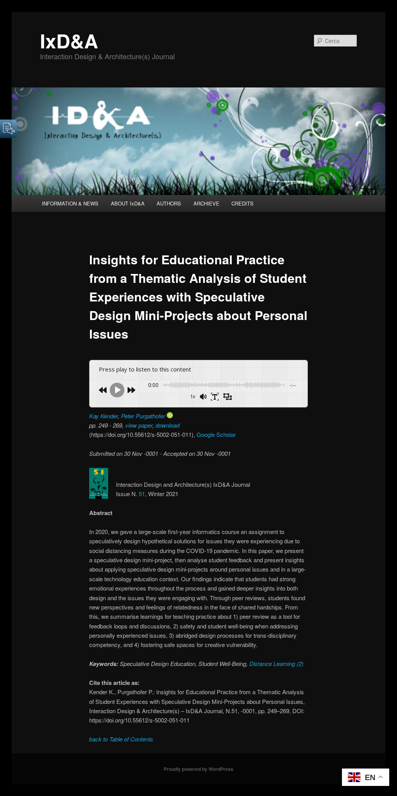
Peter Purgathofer (144, 416)
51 (142, 494)
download (167, 425)
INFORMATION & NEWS (70, 203)
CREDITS (242, 203)
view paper (138, 425)
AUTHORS (169, 203)
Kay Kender (103, 416)
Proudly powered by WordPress (198, 768)
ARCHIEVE (206, 203)
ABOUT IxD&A (128, 203)
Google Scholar (216, 434)
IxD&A (69, 40)
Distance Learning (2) (276, 663)
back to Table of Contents (121, 739)
